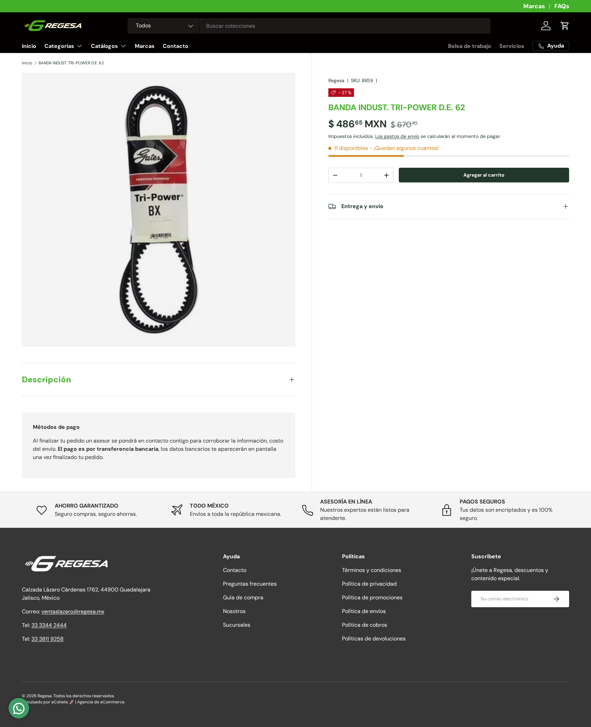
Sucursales (236, 624)
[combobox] (309, 26)
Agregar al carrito (483, 175)
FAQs (561, 6)
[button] (565, 25)
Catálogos (104, 46)
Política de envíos (364, 611)
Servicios (511, 46)
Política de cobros (364, 624)
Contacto (175, 46)
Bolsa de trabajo (469, 46)
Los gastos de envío (397, 136)
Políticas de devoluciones (374, 638)
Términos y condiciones (371, 570)
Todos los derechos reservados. (84, 696)
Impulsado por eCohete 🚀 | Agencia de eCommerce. (73, 702)
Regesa (336, 80)
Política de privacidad (369, 583)
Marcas (534, 6)
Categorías (59, 46)
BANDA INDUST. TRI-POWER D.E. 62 (71, 63)
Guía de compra (243, 597)
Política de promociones (372, 597)
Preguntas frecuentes (250, 583)
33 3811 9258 (47, 638)
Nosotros (234, 611)
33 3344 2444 (49, 625)
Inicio (29, 46)
